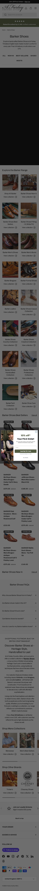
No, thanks (25, 457)
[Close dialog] (36, 432)
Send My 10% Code (25, 451)
